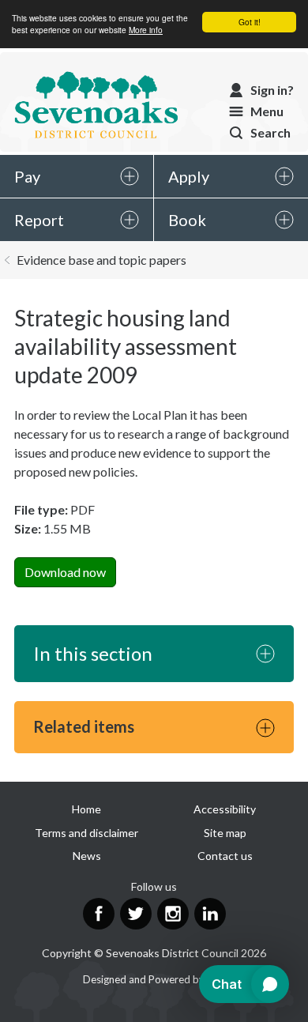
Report (39, 219)
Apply (188, 176)
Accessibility (224, 809)
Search (270, 132)
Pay (27, 176)
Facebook (99, 914)
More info (146, 30)
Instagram (173, 914)
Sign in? (272, 89)
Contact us (225, 855)
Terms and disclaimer (86, 832)
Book (187, 219)
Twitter (136, 914)
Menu (267, 111)
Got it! (250, 22)
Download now (65, 571)
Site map (225, 832)
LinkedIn (210, 914)
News (87, 855)
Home (86, 809)
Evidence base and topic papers (101, 259)
